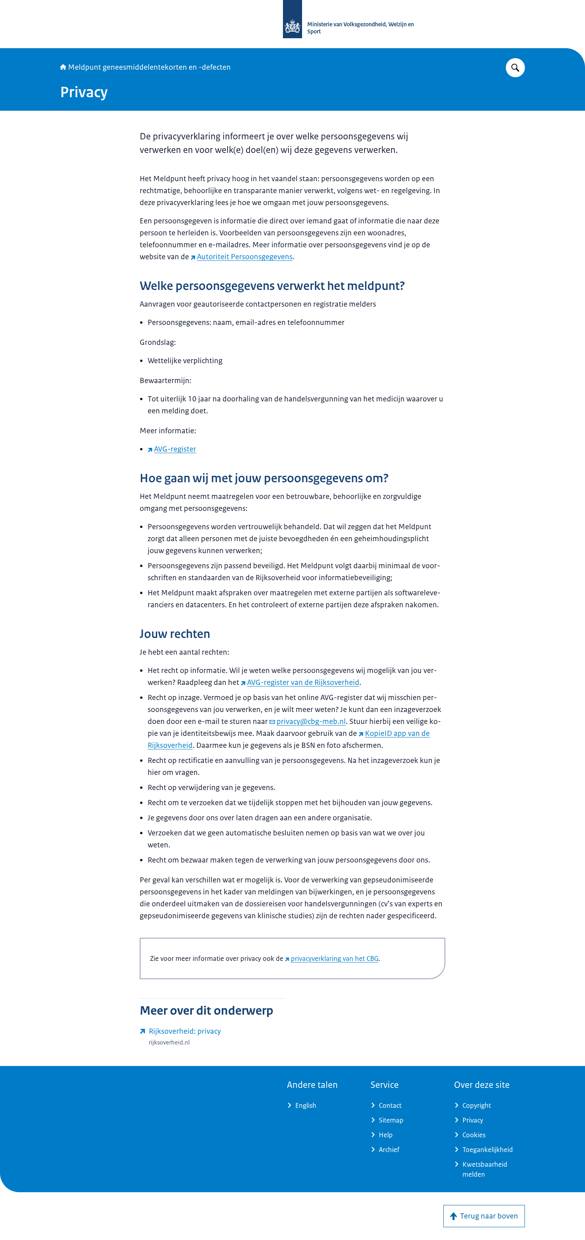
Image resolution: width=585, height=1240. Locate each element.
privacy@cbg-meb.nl (311, 721)
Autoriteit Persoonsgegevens (244, 257)
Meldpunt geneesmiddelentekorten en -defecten (149, 67)
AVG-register (175, 449)
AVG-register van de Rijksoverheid (303, 682)
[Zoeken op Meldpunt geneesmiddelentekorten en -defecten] (515, 67)
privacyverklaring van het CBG (334, 958)
